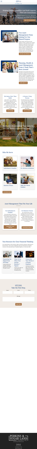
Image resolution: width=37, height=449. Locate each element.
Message (18, 296)
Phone (29, 290)
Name (7, 290)
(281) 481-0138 (19, 448)
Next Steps (18, 304)
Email (18, 290)
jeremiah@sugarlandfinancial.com (18, 441)
